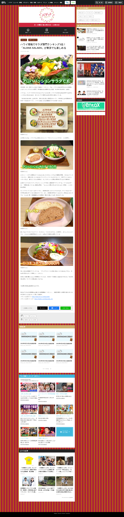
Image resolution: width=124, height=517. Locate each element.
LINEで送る (66, 308)
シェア (55, 308)
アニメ (45, 2)
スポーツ (39, 2)
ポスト (44, 308)
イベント (56, 2)
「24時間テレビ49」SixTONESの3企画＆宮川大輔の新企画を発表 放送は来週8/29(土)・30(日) (64, 490)
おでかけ (33, 316)
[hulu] (73, 2)
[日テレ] (4, 2)
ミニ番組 (50, 2)
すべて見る (46, 368)
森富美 (26, 319)
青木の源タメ (98, 12)
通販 (61, 2)
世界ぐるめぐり (33, 40)
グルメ (26, 316)
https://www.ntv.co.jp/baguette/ (41, 296)
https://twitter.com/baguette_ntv (43, 299)
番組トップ (28, 32)
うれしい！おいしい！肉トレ (86, 16)
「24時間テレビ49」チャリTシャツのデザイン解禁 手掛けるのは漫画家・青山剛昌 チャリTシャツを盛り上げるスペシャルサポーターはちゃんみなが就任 (28, 469)
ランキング (89, 12)
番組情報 (47, 32)
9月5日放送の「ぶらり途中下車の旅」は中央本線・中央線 (46, 489)
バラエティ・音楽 (28, 2)
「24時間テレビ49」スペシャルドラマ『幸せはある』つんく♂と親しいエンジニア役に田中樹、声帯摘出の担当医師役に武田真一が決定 (64, 469)
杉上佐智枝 (33, 319)
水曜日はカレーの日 (83, 20)
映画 (35, 2)
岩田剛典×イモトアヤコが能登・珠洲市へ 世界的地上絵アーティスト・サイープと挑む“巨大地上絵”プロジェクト (28, 490)
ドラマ (10, 2)
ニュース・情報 (17, 2)
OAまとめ (23, 40)
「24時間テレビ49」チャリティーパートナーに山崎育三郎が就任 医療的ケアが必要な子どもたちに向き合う (46, 469)
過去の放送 (65, 32)
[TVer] (67, 2)
